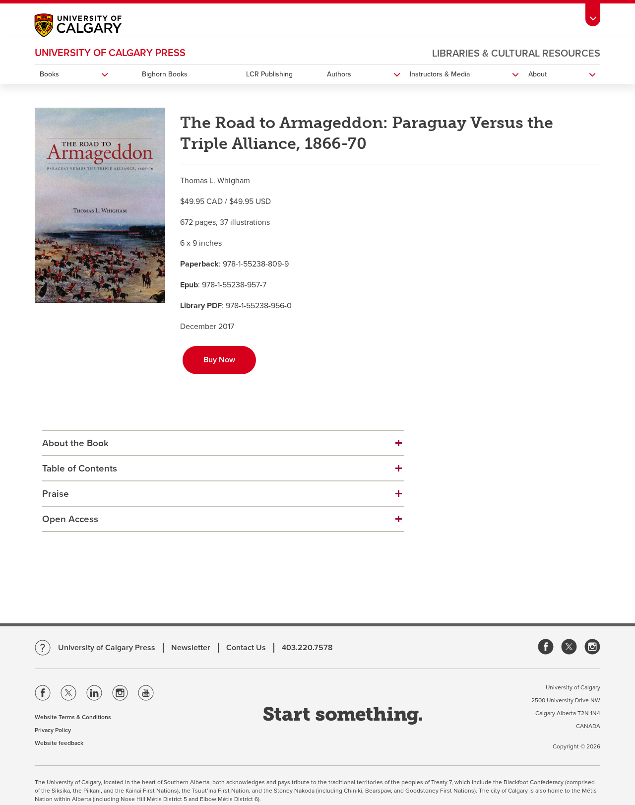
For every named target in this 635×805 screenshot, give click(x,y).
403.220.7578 (307, 648)
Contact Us (246, 648)
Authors (339, 74)
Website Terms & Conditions (73, 717)
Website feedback (59, 742)
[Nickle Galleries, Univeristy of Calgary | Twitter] (569, 647)
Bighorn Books (165, 74)
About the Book (75, 443)
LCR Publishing (269, 74)
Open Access (70, 519)
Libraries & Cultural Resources (516, 54)
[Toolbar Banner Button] (592, 13)
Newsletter (190, 648)
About (537, 74)
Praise (55, 493)
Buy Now (219, 360)
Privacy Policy (53, 730)
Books (49, 74)
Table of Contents (79, 468)
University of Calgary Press (110, 53)
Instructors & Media (440, 74)
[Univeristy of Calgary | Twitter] (68, 695)
